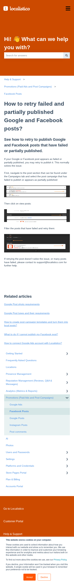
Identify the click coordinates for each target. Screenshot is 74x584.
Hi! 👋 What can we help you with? (36, 43)
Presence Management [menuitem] (18, 374)
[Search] (66, 55)
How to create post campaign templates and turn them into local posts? (36, 324)
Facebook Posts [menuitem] (19, 411)
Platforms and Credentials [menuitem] (20, 465)
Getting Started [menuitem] (14, 353)
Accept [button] (29, 577)
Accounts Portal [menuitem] (14, 486)
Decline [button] (44, 577)
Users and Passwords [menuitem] (18, 452)
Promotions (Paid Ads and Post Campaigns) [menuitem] (30, 397)
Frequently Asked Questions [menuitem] (21, 360)
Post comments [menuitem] (18, 431)
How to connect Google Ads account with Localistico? (33, 343)
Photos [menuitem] (9, 445)
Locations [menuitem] (11, 367)
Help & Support (12, 79)
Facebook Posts (13, 93)
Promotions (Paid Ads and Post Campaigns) (28, 86)
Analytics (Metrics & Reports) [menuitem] (21, 391)
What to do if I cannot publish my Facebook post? (31, 334)
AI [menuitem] (7, 438)
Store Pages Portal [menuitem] (16, 472)
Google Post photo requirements (22, 304)
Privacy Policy (60, 559)
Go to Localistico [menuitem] (13, 508)
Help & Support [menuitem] (12, 534)
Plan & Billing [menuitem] (13, 479)
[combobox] (33, 55)
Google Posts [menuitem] (17, 418)
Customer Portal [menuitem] (13, 521)
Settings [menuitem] (10, 459)
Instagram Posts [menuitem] (18, 425)
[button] (67, 354)
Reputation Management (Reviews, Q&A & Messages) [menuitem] (29, 382)
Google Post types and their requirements (27, 313)
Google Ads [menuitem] (16, 404)
